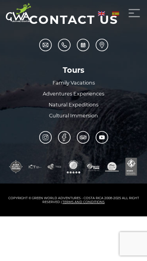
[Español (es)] (116, 13)
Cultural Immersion (73, 116)
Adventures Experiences (73, 94)
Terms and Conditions (83, 202)
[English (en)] (101, 13)
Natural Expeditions (73, 105)
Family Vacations (74, 83)
